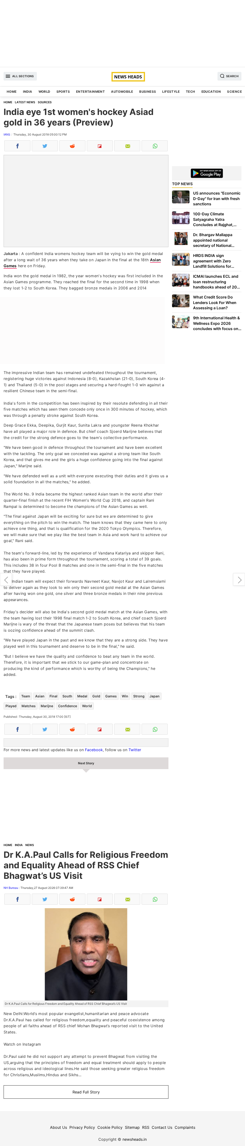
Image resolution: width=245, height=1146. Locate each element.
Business (147, 91)
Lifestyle (171, 91)
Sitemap (132, 1127)
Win (125, 696)
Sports (63, 91)
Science (234, 91)
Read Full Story (86, 1092)
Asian (40, 696)
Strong (139, 696)
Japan (155, 696)
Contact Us (162, 1127)
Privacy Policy (82, 1127)
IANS (7, 134)
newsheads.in (134, 1139)
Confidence (67, 706)
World (44, 91)
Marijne (47, 706)
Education (211, 91)
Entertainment (90, 91)
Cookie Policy (109, 1127)
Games (111, 696)
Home (12, 91)
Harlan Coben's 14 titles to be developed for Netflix (6, 579)
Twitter (134, 749)
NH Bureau (11, 888)
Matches (29, 706)
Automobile (122, 91)
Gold (96, 696)
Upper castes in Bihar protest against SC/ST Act (239, 579)
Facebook (94, 749)
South (67, 696)
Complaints (185, 1127)
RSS (145, 1127)
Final (53, 696)
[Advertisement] (122, 33)
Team (25, 696)
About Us (58, 1127)
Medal (82, 696)
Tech (190, 91)
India (27, 91)
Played (11, 706)
